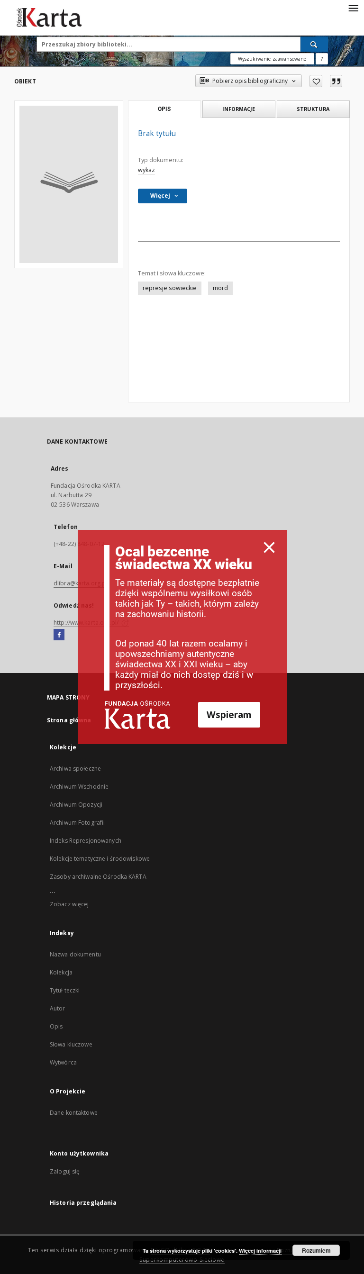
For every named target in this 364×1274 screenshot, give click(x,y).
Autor (57, 1008)
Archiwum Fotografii (77, 823)
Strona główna (69, 720)
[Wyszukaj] (314, 44)
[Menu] (353, 7)
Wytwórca (63, 1062)
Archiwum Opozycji (76, 805)
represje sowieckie (170, 288)
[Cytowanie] (336, 81)
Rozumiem (316, 1250)
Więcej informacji (260, 1250)
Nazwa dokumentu (75, 954)
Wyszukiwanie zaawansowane (272, 58)
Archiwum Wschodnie (79, 787)
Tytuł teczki (65, 990)
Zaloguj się (65, 1171)
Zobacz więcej (69, 904)
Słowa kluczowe (71, 1044)
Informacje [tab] (238, 108)
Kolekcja (61, 972)
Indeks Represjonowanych (85, 841)
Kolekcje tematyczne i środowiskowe (100, 859)
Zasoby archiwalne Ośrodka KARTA (98, 877)
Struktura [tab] (313, 108)
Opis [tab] (164, 109)
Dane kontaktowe (74, 1113)
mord (220, 288)
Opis (56, 1026)
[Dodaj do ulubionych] (315, 81)
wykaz (146, 170)
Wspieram (229, 714)
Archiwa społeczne (75, 768)
